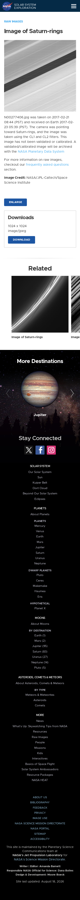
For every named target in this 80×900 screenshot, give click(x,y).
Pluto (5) (40, 667)
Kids (40, 753)
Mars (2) (40, 640)
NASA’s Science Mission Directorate (39, 859)
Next (71, 393)
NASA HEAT (40, 780)
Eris (40, 596)
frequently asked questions (47, 164)
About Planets (39, 514)
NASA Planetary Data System (41, 151)
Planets (40, 508)
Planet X (40, 608)
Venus (40, 531)
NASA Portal (40, 828)
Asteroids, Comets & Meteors (40, 677)
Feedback (40, 808)
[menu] (73, 6)
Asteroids (39, 700)
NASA (5, 6)
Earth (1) (40, 635)
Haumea (40, 591)
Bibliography (40, 802)
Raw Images (13, 21)
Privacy (40, 813)
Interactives (40, 758)
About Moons (40, 624)
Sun (40, 477)
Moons (40, 618)
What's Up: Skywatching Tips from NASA (40, 726)
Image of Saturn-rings (27, 337)
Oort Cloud (40, 488)
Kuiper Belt (40, 482)
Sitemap (40, 834)
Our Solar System (39, 472)
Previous (8, 393)
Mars (40, 542)
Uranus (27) (40, 657)
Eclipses (39, 499)
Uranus (40, 558)
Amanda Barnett (50, 866)
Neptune (40, 563)
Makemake (40, 586)
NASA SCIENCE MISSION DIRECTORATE (40, 823)
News (40, 721)
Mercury (39, 526)
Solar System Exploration (22, 6)
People (40, 742)
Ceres (40, 580)
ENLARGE (15, 202)
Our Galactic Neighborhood (22, 15)
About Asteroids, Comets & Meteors (40, 683)
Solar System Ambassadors (40, 769)
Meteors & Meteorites (39, 695)
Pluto (40, 575)
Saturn (40, 553)
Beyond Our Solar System (40, 493)
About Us (40, 797)
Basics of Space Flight (40, 764)
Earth (39, 536)
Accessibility (40, 839)
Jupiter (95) (40, 646)
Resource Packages (40, 774)
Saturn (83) (40, 651)
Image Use (40, 818)
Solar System (40, 466)
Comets (40, 705)
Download (21, 240)
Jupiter (40, 415)
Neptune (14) (39, 662)
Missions (40, 748)
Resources (40, 731)
